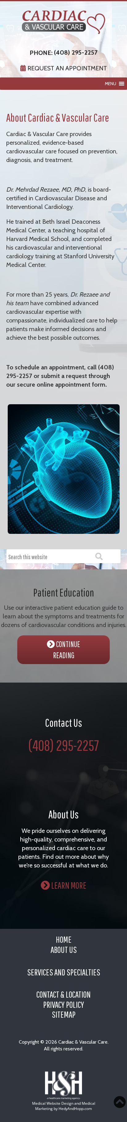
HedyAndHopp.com (75, 1108)
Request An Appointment (66, 68)
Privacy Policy (63, 1004)
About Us (64, 949)
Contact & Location (63, 994)
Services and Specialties (63, 972)
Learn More (68, 885)
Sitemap (64, 1014)
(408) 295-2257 (75, 52)
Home (64, 939)
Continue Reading (66, 649)
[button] (110, 83)
